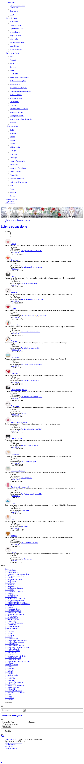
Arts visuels (15, 406)
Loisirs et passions (14, 226)
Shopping (14, 260)
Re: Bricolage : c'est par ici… (30, 348)
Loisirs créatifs (16, 325)
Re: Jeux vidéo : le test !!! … (30, 445)
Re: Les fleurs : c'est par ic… (30, 380)
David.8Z (15, 561)
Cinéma (13, 276)
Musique (14, 292)
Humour (14, 552)
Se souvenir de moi (11, 724)
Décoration (15, 357)
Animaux (14, 536)
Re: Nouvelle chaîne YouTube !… (32, 429)
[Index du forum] (23, 213)
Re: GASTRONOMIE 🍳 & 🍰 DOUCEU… (34, 316)
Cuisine (13, 309)
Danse (13, 519)
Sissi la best (16, 479)
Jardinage (14, 373)
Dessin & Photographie (19, 390)
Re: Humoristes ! (26, 559)
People (13, 244)
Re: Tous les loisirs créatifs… (30, 332)
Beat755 (15, 496)
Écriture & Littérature (18, 471)
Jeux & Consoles (16, 438)
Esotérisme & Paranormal (20, 487)
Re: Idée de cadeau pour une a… (32, 267)
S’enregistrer (17, 716)
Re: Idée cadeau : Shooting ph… (31, 397)
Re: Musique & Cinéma (29, 283)
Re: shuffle (24, 526)
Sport (13, 503)
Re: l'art (23, 413)
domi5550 (15, 252)
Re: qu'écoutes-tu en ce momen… (32, 299)
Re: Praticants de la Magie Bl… (31, 494)
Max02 (14, 269)
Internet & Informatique (19, 422)
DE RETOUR (25, 510)
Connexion (5, 716)
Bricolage (14, 341)
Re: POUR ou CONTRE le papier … (32, 364)
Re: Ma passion (26, 478)
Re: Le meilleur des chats (29, 543)
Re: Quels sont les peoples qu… (31, 251)
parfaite (15, 398)
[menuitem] (17, 6)
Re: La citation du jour (28, 461)
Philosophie (15, 455)
